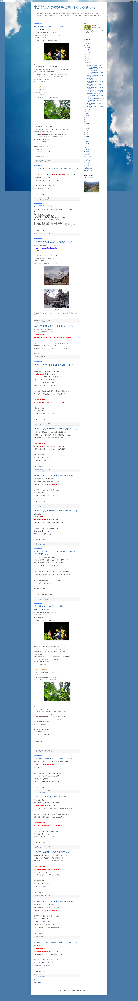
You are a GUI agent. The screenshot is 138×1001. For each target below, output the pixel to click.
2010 (87, 138)
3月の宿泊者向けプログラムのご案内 (49, 606)
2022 (87, 115)
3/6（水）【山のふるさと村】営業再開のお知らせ (54, 365)
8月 (87, 54)
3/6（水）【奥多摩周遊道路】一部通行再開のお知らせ (55, 429)
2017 (87, 125)
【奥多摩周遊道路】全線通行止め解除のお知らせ (53, 242)
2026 (87, 42)
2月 (87, 109)
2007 (87, 143)
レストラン (87, 160)
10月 (88, 51)
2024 (87, 45)
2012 (87, 134)
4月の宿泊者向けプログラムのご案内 (49, 26)
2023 (87, 113)
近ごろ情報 (87, 153)
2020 (87, 119)
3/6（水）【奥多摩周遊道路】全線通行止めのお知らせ (55, 511)
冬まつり (87, 163)
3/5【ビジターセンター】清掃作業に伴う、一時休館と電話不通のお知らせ (95, 91)
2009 (87, 140)
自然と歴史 (87, 154)
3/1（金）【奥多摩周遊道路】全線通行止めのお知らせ (55, 942)
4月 (87, 62)
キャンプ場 (87, 162)
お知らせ (39, 161)
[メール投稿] (49, 160)
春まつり (87, 167)
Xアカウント (37, 413)
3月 (87, 64)
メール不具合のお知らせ (44, 206)
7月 (87, 56)
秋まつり (87, 165)
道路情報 (43, 321)
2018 (87, 123)
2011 (87, 136)
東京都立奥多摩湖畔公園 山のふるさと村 (65, 7)
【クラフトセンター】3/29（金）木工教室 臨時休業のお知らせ (95, 68)
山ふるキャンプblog (89, 177)
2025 (87, 43)
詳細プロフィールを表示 (89, 36)
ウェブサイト (48, 411)
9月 (87, 52)
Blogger (83, 990)
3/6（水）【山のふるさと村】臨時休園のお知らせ (54, 475)
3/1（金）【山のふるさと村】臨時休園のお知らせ (54, 901)
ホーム (57, 980)
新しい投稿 (36, 980)
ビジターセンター (45, 599)
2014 (87, 130)
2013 (87, 132)
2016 (87, 126)
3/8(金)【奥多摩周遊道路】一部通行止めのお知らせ (54, 326)
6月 (87, 58)
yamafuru (95, 25)
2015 (87, 128)
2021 (87, 117)
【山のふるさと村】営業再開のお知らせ (50, 797)
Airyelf (72, 990)
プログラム (44, 161)
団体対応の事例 (88, 168)
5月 (87, 60)
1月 (87, 111)
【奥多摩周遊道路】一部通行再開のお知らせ (51, 852)
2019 (87, 121)
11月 (88, 49)
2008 (87, 141)
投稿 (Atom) (38, 982)
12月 (88, 47)
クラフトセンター (45, 199)
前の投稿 (77, 980)
